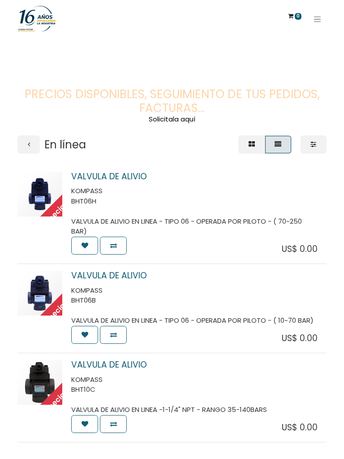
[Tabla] (251, 144)
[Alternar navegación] (317, 18)
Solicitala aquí (172, 119)
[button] (84, 246)
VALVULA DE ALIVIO (109, 176)
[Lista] (278, 144)
